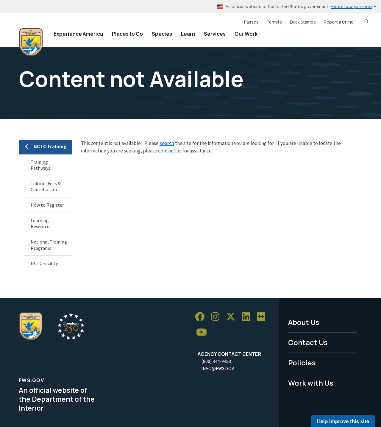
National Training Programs (49, 245)
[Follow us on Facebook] (202, 317)
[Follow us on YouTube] (203, 332)
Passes (251, 22)
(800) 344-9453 (216, 361)
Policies (302, 362)
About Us (303, 322)
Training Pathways (40, 165)
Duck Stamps (303, 22)
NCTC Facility (44, 263)
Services (215, 33)
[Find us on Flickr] (263, 317)
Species (162, 33)
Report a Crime (339, 22)
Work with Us (310, 383)
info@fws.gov (217, 368)
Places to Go (127, 33)
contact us (170, 150)
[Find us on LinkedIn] (248, 317)
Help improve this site (343, 421)
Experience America (78, 33)
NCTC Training (50, 146)
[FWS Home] (31, 42)
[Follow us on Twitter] (233, 317)
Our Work (246, 33)
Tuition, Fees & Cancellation (46, 186)
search (167, 143)
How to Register (47, 205)
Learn (188, 33)
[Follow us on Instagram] (217, 317)
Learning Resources (41, 223)
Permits (274, 22)
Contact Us (308, 342)
